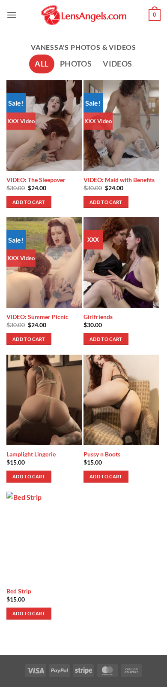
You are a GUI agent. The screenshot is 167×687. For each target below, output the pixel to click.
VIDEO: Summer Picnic (37, 316)
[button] (11, 14)
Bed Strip (18, 591)
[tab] (41, 64)
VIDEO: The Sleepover (36, 179)
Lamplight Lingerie (31, 454)
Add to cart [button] (28, 202)
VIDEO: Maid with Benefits (119, 179)
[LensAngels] (83, 15)
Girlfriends (98, 316)
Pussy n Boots (102, 454)
